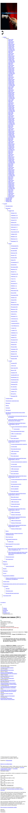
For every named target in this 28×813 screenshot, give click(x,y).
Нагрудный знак (9, 536)
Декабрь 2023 (11, 70)
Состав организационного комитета (19, 426)
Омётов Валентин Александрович (8, 683)
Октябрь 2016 (11, 161)
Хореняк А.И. (14, 351)
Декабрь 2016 (11, 159)
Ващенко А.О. (14, 269)
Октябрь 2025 (11, 48)
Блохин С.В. (13, 255)
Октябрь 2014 (11, 187)
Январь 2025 (11, 57)
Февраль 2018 (11, 143)
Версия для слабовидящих (6, 763)
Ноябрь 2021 (11, 95)
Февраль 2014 (11, 195)
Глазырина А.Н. (14, 274)
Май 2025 (10, 52)
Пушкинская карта (10, 556)
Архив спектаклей (10, 566)
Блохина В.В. (14, 257)
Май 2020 (10, 114)
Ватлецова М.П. (14, 267)
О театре (5, 203)
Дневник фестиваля (15, 504)
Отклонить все (10, 785)
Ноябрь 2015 (11, 173)
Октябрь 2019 (11, 122)
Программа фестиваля (16, 448)
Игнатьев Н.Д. (14, 283)
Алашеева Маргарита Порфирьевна (8, 686)
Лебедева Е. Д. (14, 227)
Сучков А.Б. (13, 328)
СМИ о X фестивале (15, 512)
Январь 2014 (11, 196)
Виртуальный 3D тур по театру (13, 544)
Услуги (4, 573)
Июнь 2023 (10, 74)
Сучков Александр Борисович (7, 678)
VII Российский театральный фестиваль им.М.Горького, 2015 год (17, 459)
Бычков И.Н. (14, 264)
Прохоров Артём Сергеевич (7, 693)
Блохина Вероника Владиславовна (8, 691)
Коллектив (8, 208)
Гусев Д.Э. (13, 278)
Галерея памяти (9, 398)
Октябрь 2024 (11, 60)
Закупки (7, 588)
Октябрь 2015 (11, 174)
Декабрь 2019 (11, 120)
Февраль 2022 (11, 92)
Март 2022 (10, 91)
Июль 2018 (10, 138)
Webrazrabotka (9, 760)
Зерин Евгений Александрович (8, 699)
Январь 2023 (11, 80)
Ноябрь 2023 (11, 71)
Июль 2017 (10, 151)
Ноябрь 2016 (11, 160)
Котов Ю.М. (13, 292)
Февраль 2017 (11, 156)
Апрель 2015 (11, 180)
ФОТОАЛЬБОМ (14, 471)
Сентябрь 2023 (11, 73)
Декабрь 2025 (11, 46)
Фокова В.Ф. (14, 344)
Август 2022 (11, 86)
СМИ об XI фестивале (16, 520)
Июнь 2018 (10, 139)
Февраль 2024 (11, 67)
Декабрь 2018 (11, 133)
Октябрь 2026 (9, 199)
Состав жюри (17, 429)
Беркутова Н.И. (14, 367)
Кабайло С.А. (14, 285)
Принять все (3, 785)
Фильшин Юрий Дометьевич (7, 675)
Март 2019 (10, 129)
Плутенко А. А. (14, 229)
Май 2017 (10, 153)
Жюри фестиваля (15, 497)
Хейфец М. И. (14, 234)
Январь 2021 (11, 106)
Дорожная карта (9, 590)
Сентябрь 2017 (11, 149)
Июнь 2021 (10, 100)
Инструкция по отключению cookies (9, 807)
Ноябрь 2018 (11, 134)
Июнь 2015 (10, 178)
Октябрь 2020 (11, 109)
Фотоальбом (13, 436)
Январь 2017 (11, 158)
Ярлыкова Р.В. (14, 396)
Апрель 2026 (11, 41)
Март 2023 (10, 78)
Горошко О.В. (14, 372)
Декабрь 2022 (11, 81)
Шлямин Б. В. (14, 236)
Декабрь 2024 (11, 58)
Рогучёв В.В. (14, 386)
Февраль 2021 (11, 105)
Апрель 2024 (11, 65)
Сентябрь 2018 (11, 136)
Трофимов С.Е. (14, 332)
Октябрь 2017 (11, 147)
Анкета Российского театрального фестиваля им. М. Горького (16, 420)
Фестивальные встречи (16, 466)
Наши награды (9, 546)
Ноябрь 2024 (11, 59)
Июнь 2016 (10, 165)
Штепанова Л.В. (14, 356)
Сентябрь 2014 (11, 188)
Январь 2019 (11, 132)
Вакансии (5, 571)
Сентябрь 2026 (9, 197)
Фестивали (8, 410)
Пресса (7, 405)
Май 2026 (10, 40)
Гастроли (8, 407)
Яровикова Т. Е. (14, 241)
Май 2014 (10, 192)
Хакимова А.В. (14, 349)
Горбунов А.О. (14, 276)
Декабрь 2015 (11, 172)
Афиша (4, 37)
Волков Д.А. (13, 271)
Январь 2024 (11, 68)
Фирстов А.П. (14, 342)
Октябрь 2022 (11, 84)
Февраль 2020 (11, 118)
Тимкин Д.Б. (14, 391)
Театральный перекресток (11, 539)
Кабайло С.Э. (14, 288)
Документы (5, 586)
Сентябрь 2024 (11, 61)
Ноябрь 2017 (11, 148)
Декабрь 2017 (11, 146)
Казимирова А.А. (15, 377)
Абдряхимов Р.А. (14, 245)
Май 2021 (10, 101)
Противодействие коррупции (12, 593)
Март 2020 (10, 116)
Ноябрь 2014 (11, 186)
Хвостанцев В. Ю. (15, 231)
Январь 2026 (11, 45)
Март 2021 (10, 104)
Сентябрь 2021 (11, 98)
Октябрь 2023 (11, 72)
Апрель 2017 (11, 154)
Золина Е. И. (14, 220)
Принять (2, 809)
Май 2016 (10, 166)
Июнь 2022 (10, 87)
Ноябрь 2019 (11, 121)
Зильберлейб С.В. (15, 375)
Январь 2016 (11, 170)
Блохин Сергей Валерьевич (7, 672)
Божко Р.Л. (13, 260)
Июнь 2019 (10, 126)
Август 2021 (11, 99)
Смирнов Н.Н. (14, 321)
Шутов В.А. (13, 393)
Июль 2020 (10, 112)
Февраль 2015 (11, 182)
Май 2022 (10, 88)
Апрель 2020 (11, 115)
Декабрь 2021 (11, 94)
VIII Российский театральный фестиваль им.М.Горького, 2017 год (17, 476)
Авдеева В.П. (14, 363)
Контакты (8, 403)
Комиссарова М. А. (15, 224)
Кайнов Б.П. (13, 222)
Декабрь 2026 (9, 201)
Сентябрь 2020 (11, 111)
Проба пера (10, 541)
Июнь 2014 (10, 190)
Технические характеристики (12, 400)
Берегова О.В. (14, 252)
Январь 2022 (11, 93)
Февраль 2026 (11, 44)
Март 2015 (10, 181)
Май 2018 (10, 140)
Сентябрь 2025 (11, 50)
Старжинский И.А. (15, 323)
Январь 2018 (11, 145)
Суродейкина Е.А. (15, 325)
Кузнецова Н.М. (14, 295)
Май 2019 (10, 127)
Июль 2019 (10, 125)
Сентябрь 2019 (11, 124)
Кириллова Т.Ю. (14, 290)
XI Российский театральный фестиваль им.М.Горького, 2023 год (17, 517)
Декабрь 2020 (11, 107)
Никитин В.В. (14, 311)
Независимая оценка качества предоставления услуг (14, 583)
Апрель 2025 (11, 53)
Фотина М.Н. (14, 346)
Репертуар (5, 563)
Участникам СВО (7, 595)
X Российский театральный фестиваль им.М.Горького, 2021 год (16, 509)
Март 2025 (10, 54)
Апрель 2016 (11, 167)
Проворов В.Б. (14, 384)
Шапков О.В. (14, 353)
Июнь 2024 (10, 63)
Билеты (4, 568)
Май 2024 (10, 64)
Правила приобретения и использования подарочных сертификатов (15, 578)
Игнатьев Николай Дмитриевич (8, 680)
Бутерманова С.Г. (15, 262)
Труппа (10, 243)
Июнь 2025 (10, 51)
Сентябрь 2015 (11, 175)
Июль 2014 (10, 189)
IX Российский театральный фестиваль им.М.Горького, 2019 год (17, 494)
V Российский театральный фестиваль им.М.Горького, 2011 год (16, 424)
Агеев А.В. (13, 365)
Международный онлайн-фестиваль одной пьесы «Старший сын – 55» (17, 549)
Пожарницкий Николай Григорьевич (9, 673)
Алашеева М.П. (14, 248)
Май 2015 (10, 179)
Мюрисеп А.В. (14, 309)
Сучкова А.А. (14, 330)
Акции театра (6, 581)
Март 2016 (10, 168)
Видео (7, 531)
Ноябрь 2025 (11, 47)
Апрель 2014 (11, 193)
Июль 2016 (10, 163)
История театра (9, 206)
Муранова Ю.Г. (14, 306)
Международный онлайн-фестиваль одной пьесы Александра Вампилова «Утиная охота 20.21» (17, 553)
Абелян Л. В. (14, 213)
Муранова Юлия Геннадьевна (7, 670)
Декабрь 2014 (11, 185)
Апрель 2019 (11, 128)
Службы (10, 360)
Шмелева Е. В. (14, 238)
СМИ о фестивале (15, 451)
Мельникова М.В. (15, 304)
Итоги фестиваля (15, 438)
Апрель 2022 (11, 89)
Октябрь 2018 (11, 135)
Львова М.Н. (14, 299)
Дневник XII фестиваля (16, 528)
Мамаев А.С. (14, 302)
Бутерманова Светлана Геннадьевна (9, 690)
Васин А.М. (13, 370)
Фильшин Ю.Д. (14, 339)
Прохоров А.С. (14, 316)
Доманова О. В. (14, 217)
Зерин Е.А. (13, 281)
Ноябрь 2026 (8, 200)
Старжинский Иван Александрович (9, 684)
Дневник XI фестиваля (16, 522)
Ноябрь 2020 (11, 108)
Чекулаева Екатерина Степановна (8, 687)
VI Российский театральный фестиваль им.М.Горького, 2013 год (17, 441)
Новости (5, 561)
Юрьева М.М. (14, 358)
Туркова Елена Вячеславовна (7, 667)
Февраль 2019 (11, 131)
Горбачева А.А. (14, 215)
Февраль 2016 (11, 169)
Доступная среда (9, 559)
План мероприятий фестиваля (17, 431)
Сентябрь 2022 (11, 85)
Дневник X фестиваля (16, 514)
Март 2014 (10, 194)
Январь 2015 (11, 183)
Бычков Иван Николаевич (6, 698)
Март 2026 (10, 43)
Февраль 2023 (11, 79)
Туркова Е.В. (14, 335)
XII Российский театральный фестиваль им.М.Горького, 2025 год (17, 526)
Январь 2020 (11, 119)
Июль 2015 (10, 176)
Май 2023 (10, 75)
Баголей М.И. (14, 250)
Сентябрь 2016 (11, 162)
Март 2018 (10, 142)
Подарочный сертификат (8, 575)
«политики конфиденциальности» (9, 769)
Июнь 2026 (10, 39)
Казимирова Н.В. (15, 379)
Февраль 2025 (11, 55)
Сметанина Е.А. (14, 318)
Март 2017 (10, 155)
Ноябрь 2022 (11, 82)
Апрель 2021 (11, 102)
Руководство (11, 210)
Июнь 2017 (10, 152)
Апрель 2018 (11, 141)
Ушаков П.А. (14, 337)
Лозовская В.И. (14, 382)
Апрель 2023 (11, 77)
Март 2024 (10, 66)
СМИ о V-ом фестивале (16, 433)
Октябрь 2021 (11, 97)
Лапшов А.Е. (14, 297)
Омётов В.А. (14, 314)
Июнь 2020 (10, 113)
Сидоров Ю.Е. (14, 389)
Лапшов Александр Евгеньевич (8, 695)
